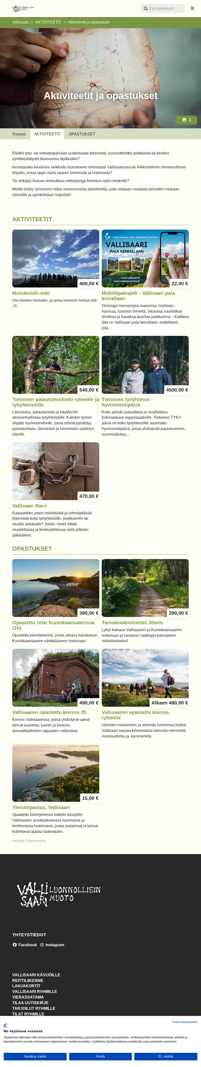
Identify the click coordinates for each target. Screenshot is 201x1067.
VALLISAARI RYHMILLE (34, 992)
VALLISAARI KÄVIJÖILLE (36, 975)
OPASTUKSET (82, 134)
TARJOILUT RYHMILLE (33, 1008)
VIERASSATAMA (28, 997)
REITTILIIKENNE (27, 981)
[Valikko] (192, 8)
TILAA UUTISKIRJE (30, 1003)
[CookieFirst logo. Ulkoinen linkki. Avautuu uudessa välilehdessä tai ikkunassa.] (5, 1025)
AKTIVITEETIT (48, 22)
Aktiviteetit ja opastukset (89, 22)
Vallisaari (20, 22)
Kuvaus (19, 134)
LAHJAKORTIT (26, 986)
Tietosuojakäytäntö (184, 1022)
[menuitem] (162, 8)
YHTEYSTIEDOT (29, 934)
